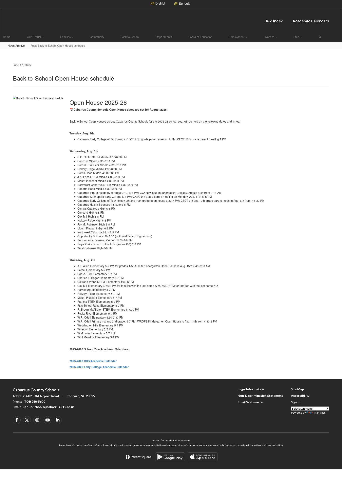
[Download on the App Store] (203, 456)
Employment (237, 37)
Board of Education (200, 37)
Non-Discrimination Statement (260, 395)
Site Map (297, 389)
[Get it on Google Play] (170, 456)
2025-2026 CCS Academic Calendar (93, 361)
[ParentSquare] (138, 457)
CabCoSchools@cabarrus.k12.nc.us (48, 407)
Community (97, 37)
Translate (320, 412)
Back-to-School (130, 37)
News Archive (16, 46)
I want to (269, 37)
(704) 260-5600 (34, 401)
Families (65, 37)
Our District (34, 37)
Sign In (295, 402)
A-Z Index (274, 20)
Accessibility (300, 395)
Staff (297, 37)
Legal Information (251, 389)
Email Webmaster (251, 402)
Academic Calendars (311, 20)
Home (6, 37)
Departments (164, 37)
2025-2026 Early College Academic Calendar (99, 367)
